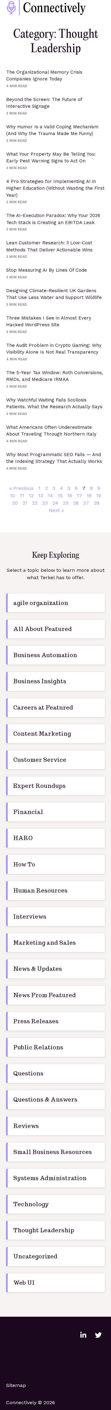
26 (76, 503)
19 (98, 495)
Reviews (26, 1125)
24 (55, 503)
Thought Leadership (43, 1230)
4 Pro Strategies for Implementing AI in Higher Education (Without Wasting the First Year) (55, 188)
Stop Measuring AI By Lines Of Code (46, 270)
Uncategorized (35, 1256)
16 (69, 495)
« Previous (21, 488)
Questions (28, 1073)
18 (89, 495)
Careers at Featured (43, 707)
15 (60, 495)
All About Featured (42, 629)
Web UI (24, 1282)
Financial (28, 811)
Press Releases (36, 1021)
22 (35, 503)
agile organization (40, 602)
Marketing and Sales (44, 942)
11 (22, 495)
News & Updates (37, 968)
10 (12, 495)
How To (24, 864)
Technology (31, 1204)
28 (96, 503)
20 (15, 503)
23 (45, 503)
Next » (56, 510)
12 (31, 495)
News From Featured (44, 995)
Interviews (29, 916)
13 (40, 495)
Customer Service (39, 759)
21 (25, 503)
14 (50, 495)
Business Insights (39, 681)
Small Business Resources (52, 1152)
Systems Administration (50, 1178)
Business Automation (45, 655)
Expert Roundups (39, 785)
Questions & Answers (45, 1099)
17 (79, 495)
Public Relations (38, 1047)
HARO (23, 838)
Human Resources (40, 890)
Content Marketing (42, 733)
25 (65, 503)
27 (86, 503)
